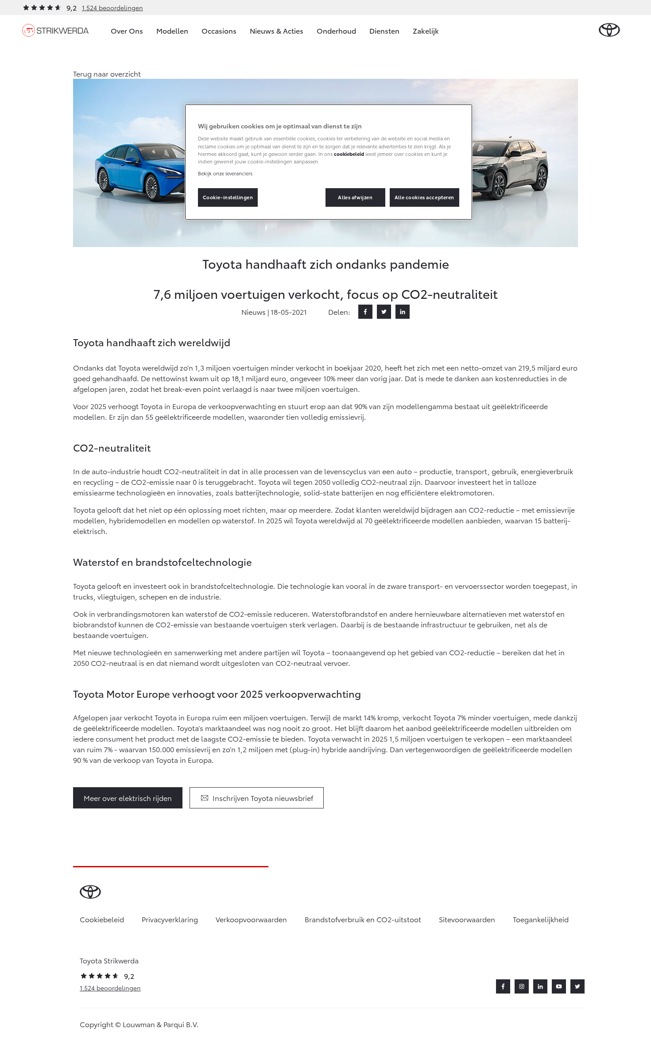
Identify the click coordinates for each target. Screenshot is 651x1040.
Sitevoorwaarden (467, 919)
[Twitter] (384, 312)
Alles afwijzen (355, 197)
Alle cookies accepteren (424, 197)
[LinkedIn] (402, 312)
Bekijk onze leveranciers (225, 173)
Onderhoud (336, 30)
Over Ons (127, 30)
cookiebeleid (349, 153)
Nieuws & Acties (276, 30)
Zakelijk (426, 30)
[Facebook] (365, 312)
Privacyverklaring (170, 919)
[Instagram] (522, 986)
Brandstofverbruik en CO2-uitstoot (363, 919)
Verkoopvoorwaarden (251, 919)
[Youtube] (559, 986)
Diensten (384, 30)
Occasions (219, 30)
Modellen (172, 30)
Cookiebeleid (102, 919)
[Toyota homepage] (609, 30)
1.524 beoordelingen (112, 7)
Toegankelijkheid (541, 919)
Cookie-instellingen (228, 197)
